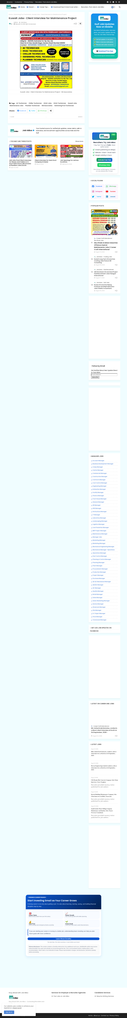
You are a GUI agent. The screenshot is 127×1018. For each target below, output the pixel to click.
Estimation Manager (99, 489)
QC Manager (97, 588)
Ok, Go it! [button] (9, 1012)
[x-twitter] (116, 2)
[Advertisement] (46, 189)
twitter (99, 196)
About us (97, 1016)
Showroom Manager (99, 607)
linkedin (112, 196)
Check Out (16, 1008)
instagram (98, 191)
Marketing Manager (99, 540)
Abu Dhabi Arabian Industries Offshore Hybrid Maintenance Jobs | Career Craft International (106, 246)
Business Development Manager (103, 464)
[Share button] (50, 111)
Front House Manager (99, 499)
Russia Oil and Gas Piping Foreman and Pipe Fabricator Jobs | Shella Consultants (104, 286)
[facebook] (107, 2)
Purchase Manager (99, 578)
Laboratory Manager (99, 518)
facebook (99, 186)
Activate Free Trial (104, 160)
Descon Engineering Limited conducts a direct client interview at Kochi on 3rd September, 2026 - (104, 767)
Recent (31, 7)
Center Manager (98, 470)
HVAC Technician (60, 103)
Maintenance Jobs (16, 106)
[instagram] (119, 2)
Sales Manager (97, 597)
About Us (10, 2)
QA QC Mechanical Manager (102, 581)
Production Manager (99, 572)
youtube (112, 191)
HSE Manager (97, 508)
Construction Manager (100, 476)
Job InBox (27, 130)
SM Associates (47, 106)
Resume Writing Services (105, 996)
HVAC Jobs (48, 103)
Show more (79, 141)
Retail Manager (98, 594)
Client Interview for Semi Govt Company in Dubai (45, 161)
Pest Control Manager (100, 556)
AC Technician (21, 103)
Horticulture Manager (100, 511)
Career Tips (43, 7)
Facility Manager (98, 492)
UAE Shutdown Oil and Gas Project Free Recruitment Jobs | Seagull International (106, 273)
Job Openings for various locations (69, 161)
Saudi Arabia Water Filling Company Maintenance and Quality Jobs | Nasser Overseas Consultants (102, 810)
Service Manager (98, 604)
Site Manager (97, 610)
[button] (120, 7)
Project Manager (98, 575)
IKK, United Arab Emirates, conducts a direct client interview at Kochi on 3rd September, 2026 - (104, 730)
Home (22, 7)
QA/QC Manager (98, 585)
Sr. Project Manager (99, 613)
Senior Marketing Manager (101, 601)
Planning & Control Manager (102, 559)
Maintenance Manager (100, 534)
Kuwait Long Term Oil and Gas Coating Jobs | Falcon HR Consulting (104, 261)
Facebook (23, 111)
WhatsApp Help (104, 165)
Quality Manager (98, 591)
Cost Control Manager (100, 483)
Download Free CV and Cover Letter (65, 7)
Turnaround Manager (99, 620)
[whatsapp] (110, 2)
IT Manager (96, 515)
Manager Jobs (97, 537)
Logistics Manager (98, 524)
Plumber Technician (32, 106)
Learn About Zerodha (63, 939)
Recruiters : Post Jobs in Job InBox (46, 2)
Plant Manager (97, 566)
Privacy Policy (28, 2)
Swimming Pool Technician (22, 14)
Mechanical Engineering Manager (103, 546)
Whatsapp (43, 111)
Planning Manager (98, 562)
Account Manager (98, 460)
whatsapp (112, 186)
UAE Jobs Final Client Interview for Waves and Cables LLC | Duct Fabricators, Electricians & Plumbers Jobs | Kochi (20, 162)
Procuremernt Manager (100, 569)
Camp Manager (98, 467)
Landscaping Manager (100, 521)
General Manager (98, 502)
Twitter (33, 111)
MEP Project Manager (99, 530)
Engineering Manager (99, 486)
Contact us (18, 2)
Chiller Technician (35, 103)
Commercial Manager (100, 473)
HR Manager (97, 505)
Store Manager (97, 616)
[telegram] (113, 2)
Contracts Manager (99, 480)
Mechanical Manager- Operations (104, 550)
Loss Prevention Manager (101, 527)
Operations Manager (99, 553)
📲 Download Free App (104, 51)
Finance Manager (98, 495)
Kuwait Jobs (72, 103)
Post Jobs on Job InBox (61, 996)
